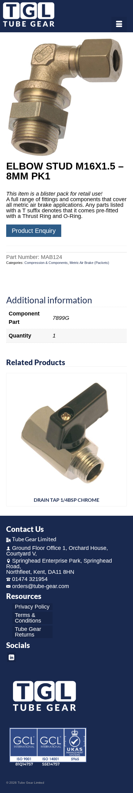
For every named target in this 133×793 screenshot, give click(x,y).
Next (121, 439)
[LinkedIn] (11, 657)
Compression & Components (46, 263)
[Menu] (119, 24)
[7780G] (66, 97)
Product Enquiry (34, 230)
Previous (11, 439)
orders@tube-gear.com (40, 586)
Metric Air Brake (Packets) (89, 263)
